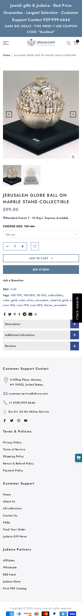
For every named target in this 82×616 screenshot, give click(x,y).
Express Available (56, 218)
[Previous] (9, 114)
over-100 (9, 305)
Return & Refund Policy (18, 463)
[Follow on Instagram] (18, 420)
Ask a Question (13, 280)
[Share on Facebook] (4, 314)
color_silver (26, 300)
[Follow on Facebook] (4, 420)
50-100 (41, 295)
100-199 (16, 295)
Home (6, 55)
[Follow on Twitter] (11, 420)
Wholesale (10, 567)
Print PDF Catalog (14, 588)
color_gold (10, 300)
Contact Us (10, 515)
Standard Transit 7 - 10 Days (24, 218)
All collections (12, 508)
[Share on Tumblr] (19, 314)
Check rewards (77, 308)
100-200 (29, 295)
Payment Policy (13, 470)
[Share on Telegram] (24, 314)
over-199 (22, 305)
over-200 (36, 305)
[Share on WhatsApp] (35, 314)
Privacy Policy (12, 442)
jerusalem (42, 300)
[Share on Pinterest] (14, 314)
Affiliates (9, 560)
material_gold (59, 300)
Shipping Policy (13, 456)
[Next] (73, 114)
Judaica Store (12, 581)
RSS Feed (9, 574)
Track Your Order (14, 529)
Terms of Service (14, 449)
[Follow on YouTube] (25, 420)
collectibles (55, 295)
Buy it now (41, 270)
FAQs (6, 522)
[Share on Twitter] (9, 314)
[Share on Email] (30, 314)
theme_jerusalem (55, 305)
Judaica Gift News (15, 536)
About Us (9, 501)
